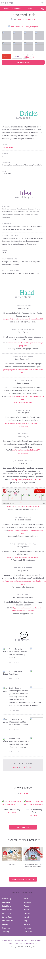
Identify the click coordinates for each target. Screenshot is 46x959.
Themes (6, 8)
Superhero (6, 928)
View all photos (23, 62)
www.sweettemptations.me (23, 402)
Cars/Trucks (28, 932)
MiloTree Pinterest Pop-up (26, 943)
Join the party (27, 767)
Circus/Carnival (7, 921)
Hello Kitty (27, 913)
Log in (42, 2)
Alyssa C (20, 20)
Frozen (26, 906)
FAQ (26, 940)
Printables (30, 8)
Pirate (26, 899)
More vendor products (23, 879)
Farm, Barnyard (7, 147)
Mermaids (27, 928)
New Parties (17, 8)
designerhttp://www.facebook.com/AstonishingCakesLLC (23, 319)
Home (4, 940)
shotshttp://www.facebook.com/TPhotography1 (23, 557)
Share (17, 56)
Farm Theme (12, 864)
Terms (10, 943)
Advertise (19, 940)
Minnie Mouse (7, 917)
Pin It (6, 56)
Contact (32, 940)
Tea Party (5, 932)
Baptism (26, 910)
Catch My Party (23, 3)
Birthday (31, 20)
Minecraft (27, 902)
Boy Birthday (6, 902)
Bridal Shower (7, 910)
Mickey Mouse (7, 913)
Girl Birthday (6, 899)
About (11, 940)
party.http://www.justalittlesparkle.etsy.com (26, 480)
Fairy (25, 921)
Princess (5, 924)
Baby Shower (7, 906)
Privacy (40, 940)
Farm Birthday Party (12, 809)
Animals (26, 917)
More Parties (23, 827)
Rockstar (27, 924)
